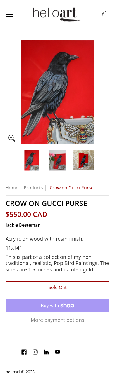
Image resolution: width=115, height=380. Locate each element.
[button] (104, 14)
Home (12, 188)
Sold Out (58, 287)
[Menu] (9, 14)
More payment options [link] (57, 320)
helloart (13, 371)
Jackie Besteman (23, 225)
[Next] (105, 92)
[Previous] (9, 92)
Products (33, 188)
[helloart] (57, 14)
